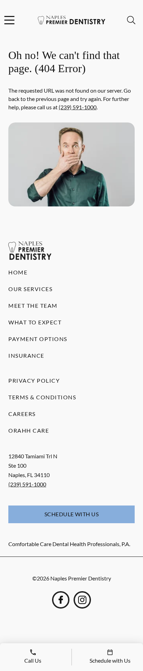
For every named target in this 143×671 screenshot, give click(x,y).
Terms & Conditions (42, 397)
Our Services (30, 289)
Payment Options (37, 339)
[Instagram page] (82, 600)
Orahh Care (28, 430)
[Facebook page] (60, 600)
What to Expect (34, 322)
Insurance (26, 355)
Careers (22, 413)
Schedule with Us (71, 514)
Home (17, 272)
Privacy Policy (34, 380)
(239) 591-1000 (77, 107)
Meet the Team (33, 305)
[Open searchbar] (131, 20)
